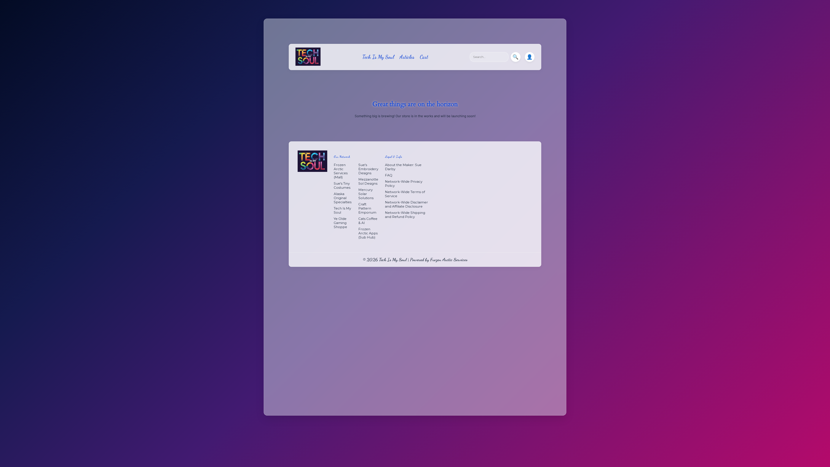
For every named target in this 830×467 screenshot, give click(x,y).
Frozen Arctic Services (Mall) (341, 171)
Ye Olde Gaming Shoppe (340, 223)
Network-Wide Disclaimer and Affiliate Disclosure (406, 204)
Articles (406, 57)
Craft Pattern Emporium (367, 208)
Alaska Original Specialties (342, 198)
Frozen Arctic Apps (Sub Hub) (368, 233)
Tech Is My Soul (378, 57)
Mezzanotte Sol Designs (368, 181)
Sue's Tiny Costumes (342, 185)
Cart (424, 57)
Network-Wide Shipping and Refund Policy (405, 215)
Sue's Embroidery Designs (368, 169)
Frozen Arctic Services (449, 259)
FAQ (388, 175)
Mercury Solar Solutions (366, 194)
